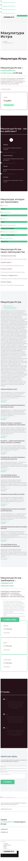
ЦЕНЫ (4, 846)
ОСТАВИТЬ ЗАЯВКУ (6, 89)
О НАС (5, 847)
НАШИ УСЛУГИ (7, 845)
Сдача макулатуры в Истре (10, 308)
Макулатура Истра (8, 42)
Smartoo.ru (3, 841)
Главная (5, 41)
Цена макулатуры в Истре (9, 307)
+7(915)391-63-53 (4, 832)
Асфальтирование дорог (9, 389)
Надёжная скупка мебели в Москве (12, 494)
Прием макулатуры (8, 305)
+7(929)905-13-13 (8, 17)
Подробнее (7, 632)
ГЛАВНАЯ (5, 843)
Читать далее (4, 400)
